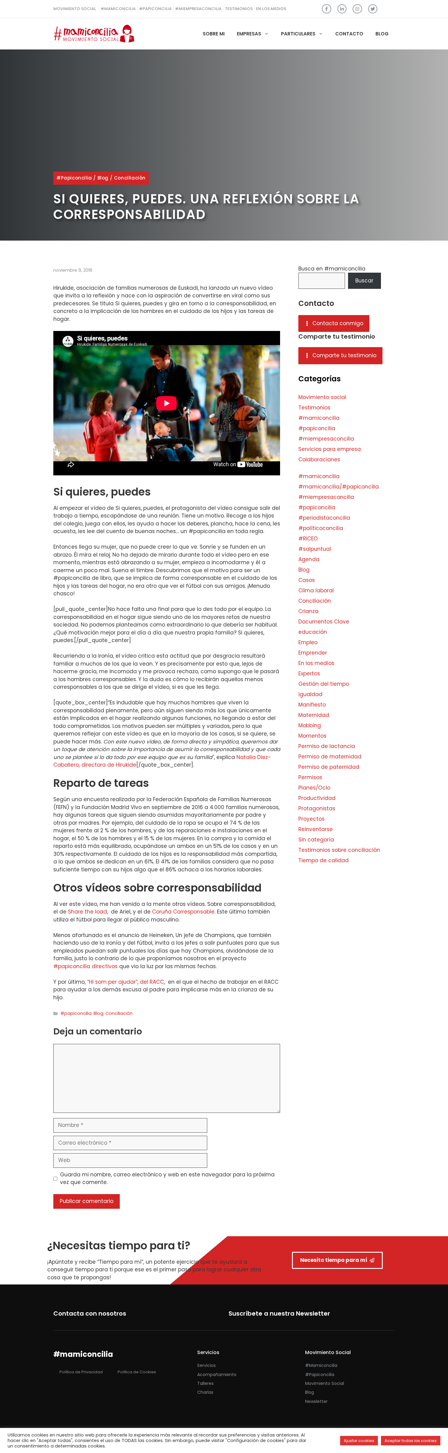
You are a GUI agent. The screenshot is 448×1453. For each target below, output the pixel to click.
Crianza (308, 611)
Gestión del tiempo (323, 684)
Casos (306, 580)
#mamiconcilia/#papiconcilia (338, 486)
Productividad (317, 798)
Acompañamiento (216, 1374)
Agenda (308, 559)
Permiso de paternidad (328, 767)
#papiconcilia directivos (85, 966)
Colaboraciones (319, 459)
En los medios (316, 663)
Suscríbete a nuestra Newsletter (279, 1313)
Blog (382, 34)
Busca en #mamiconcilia (331, 268)
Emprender (312, 652)
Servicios (206, 1365)
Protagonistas (316, 808)
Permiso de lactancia (326, 746)
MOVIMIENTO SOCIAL (74, 9)
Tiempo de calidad (323, 860)
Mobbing (309, 725)
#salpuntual (314, 549)
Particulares (298, 34)
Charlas (205, 1392)
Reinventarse (315, 829)
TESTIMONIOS (239, 9)
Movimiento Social (324, 1383)
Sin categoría (316, 839)
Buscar (364, 280)
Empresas (249, 34)
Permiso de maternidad (329, 756)
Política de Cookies (137, 1372)
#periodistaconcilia (324, 517)
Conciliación (130, 178)
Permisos (310, 777)
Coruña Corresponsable (183, 911)
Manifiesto (312, 704)
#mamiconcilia (319, 418)
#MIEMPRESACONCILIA (198, 9)
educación (312, 632)
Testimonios (314, 407)
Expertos (309, 673)
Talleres (205, 1383)
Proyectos (311, 819)
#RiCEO (308, 538)
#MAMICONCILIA (118, 9)
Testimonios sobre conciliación (339, 850)
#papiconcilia (74, 178)
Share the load (87, 911)
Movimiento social (322, 397)
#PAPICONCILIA (155, 9)
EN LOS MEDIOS (271, 9)
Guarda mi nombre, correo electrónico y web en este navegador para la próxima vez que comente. (167, 1178)
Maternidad (313, 715)
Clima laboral (316, 590)
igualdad (310, 694)
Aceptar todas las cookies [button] (411, 1441)
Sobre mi (214, 34)
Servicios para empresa (329, 449)
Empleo (308, 642)
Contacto (349, 34)
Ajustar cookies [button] (359, 1441)
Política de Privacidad (81, 1372)
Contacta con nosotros (89, 1313)
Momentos (312, 735)
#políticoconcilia (320, 528)
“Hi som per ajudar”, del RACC (125, 982)
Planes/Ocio (314, 787)
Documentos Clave (323, 621)
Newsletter (316, 1401)
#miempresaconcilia (326, 438)
